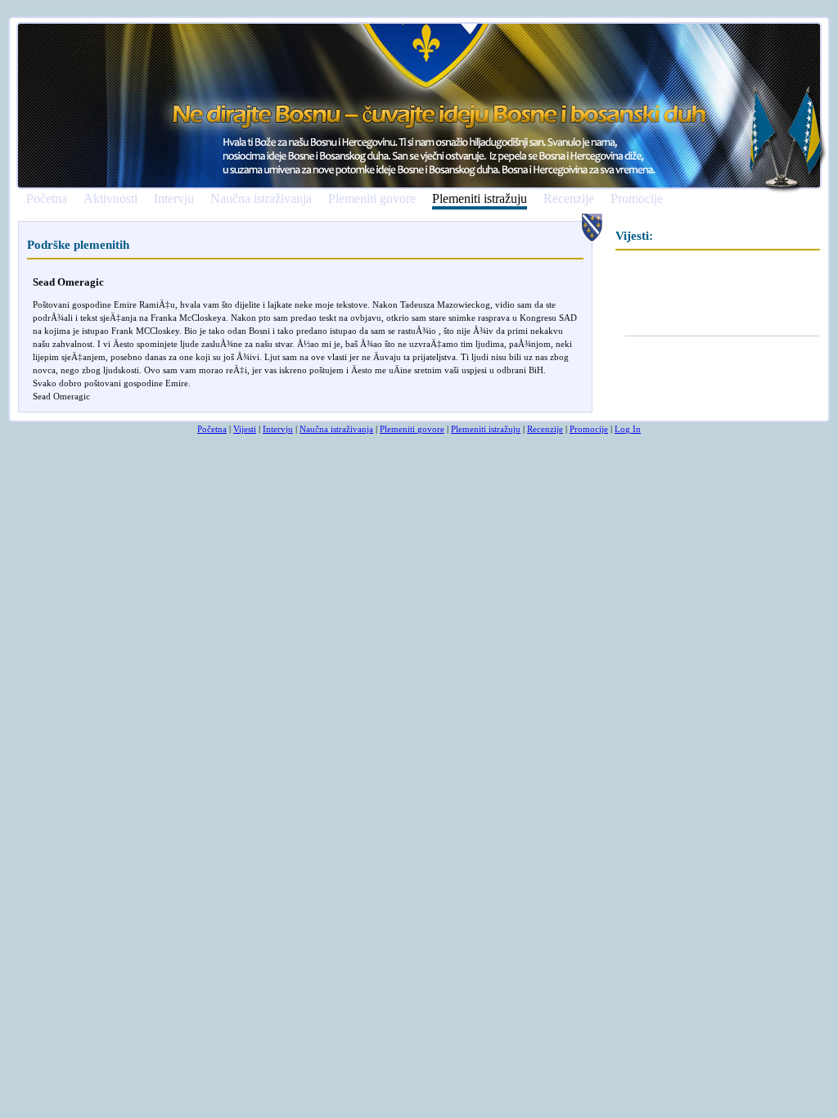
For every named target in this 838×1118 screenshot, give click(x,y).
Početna (46, 199)
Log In (628, 429)
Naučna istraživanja (261, 199)
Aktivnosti (110, 199)
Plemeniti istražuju (479, 199)
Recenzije (568, 199)
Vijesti (244, 429)
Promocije (636, 199)
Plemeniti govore (372, 199)
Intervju (174, 199)
